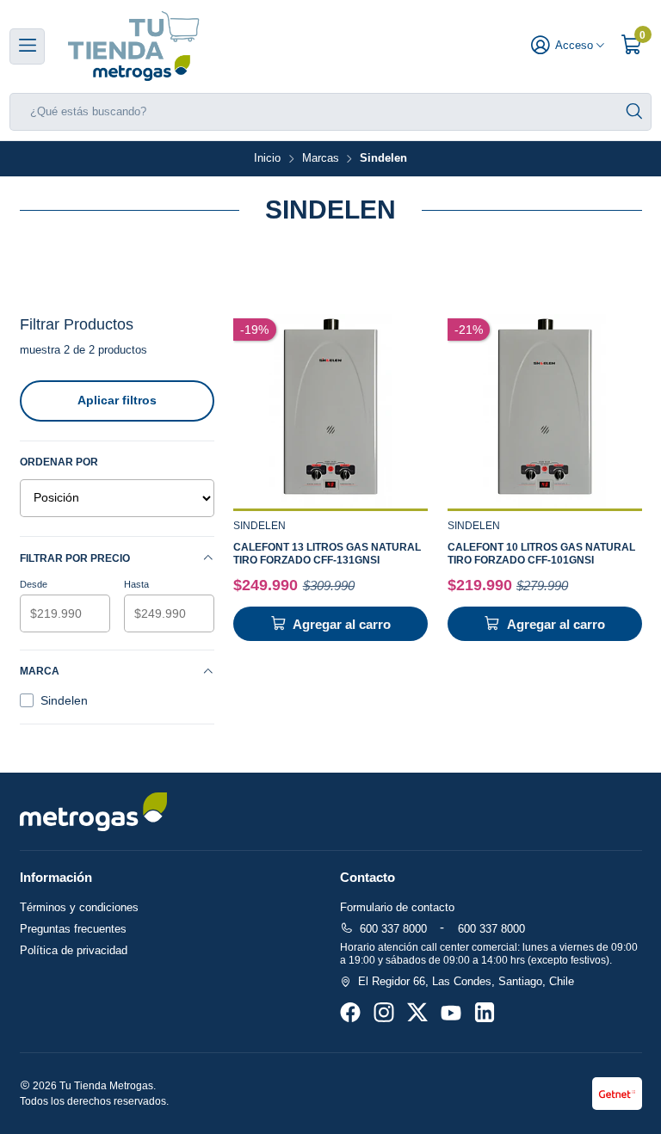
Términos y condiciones (79, 907)
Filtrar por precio (75, 558)
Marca (39, 671)
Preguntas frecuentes (73, 928)
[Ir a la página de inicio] (133, 46)
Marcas (320, 158)
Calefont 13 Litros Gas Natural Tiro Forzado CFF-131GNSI (327, 553)
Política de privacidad (73, 950)
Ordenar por (59, 462)
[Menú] (27, 46)
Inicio (267, 158)
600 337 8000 (393, 928)
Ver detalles (331, 410)
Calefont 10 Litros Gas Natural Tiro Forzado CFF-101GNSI (541, 553)
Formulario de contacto (397, 907)
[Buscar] (634, 112)
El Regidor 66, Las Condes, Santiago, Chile (466, 981)
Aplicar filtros (117, 400)
